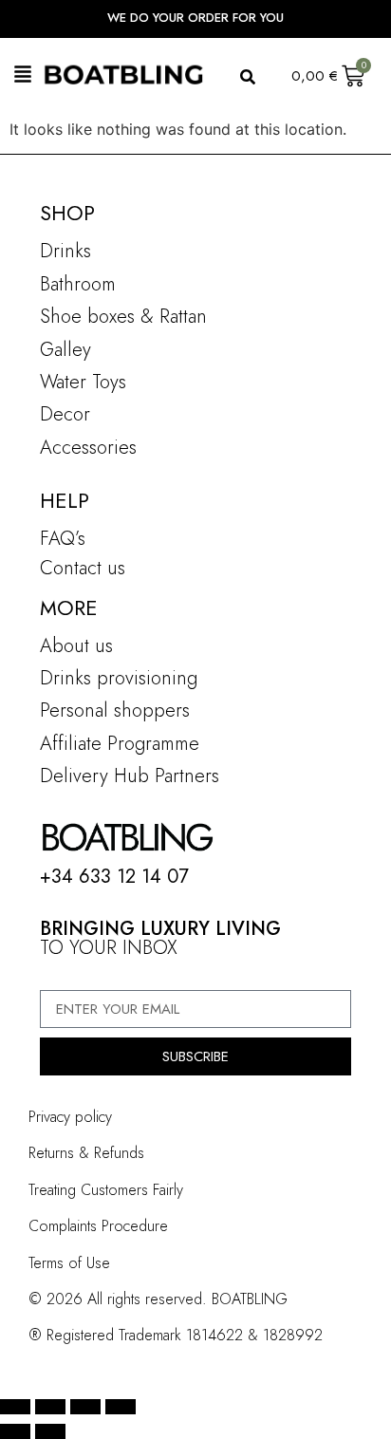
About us (76, 646)
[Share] (85, 1406)
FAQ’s (62, 538)
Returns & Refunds (86, 1153)
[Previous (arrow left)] (15, 1431)
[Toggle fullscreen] (50, 1406)
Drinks (65, 251)
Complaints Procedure (98, 1226)
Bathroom (78, 284)
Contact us (82, 568)
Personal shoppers (115, 710)
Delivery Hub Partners (129, 776)
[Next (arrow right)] (50, 1431)
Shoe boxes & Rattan (123, 316)
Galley (65, 350)
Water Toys (83, 382)
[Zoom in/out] (15, 1406)
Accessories (88, 447)
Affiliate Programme (119, 743)
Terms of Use (69, 1263)
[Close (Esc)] (120, 1406)
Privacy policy (70, 1117)
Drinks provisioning (118, 678)
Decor (65, 414)
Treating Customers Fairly (105, 1190)
